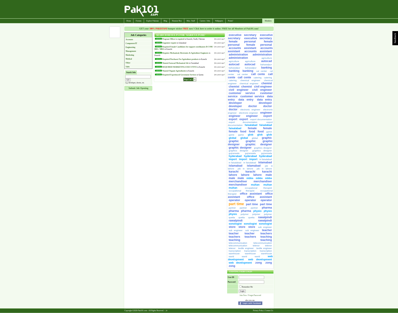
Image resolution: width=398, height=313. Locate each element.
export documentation (261, 119)
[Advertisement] (216, 9)
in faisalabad (265, 159)
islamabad (265, 162)
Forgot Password (254, 295)
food (243, 131)
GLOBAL (232, 137)
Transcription (235, 251)
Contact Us (269, 310)
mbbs (249, 178)
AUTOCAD (266, 61)
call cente (258, 74)
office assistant (251, 193)
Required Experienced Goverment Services (179, 75)
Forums (138, 21)
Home (128, 21)
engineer (266, 112)
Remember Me (247, 287)
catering (257, 77)
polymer (245, 214)
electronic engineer (250, 109)
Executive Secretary (242, 35)
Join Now (243, 295)
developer (235, 102)
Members (268, 21)
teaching (266, 236)
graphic (267, 137)
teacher (267, 230)
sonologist (235, 223)
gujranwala (234, 153)
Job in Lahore (245, 168)
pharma (267, 207)
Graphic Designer (258, 144)
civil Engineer (263, 86)
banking (266, 67)
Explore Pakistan (152, 21)
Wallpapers (219, 21)
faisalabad (251, 125)
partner (232, 208)
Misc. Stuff (191, 21)
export (267, 115)
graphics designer (263, 148)
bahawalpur (266, 64)
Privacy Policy (258, 310)
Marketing (130, 55)
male (269, 174)
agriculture (266, 58)
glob (250, 134)
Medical (129, 59)
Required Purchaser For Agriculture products (180, 59)
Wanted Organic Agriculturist (174, 71)
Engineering (130, 47)
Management (131, 51)
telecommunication (238, 243)
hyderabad (235, 156)
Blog (165, 21)
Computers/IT (131, 43)
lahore (233, 174)
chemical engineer (250, 80)
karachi (233, 171)
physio (257, 210)
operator (234, 200)
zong (258, 262)
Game (269, 131)
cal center (261, 71)
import (233, 159)
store (232, 226)
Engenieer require (169, 43)
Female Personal (245, 41)
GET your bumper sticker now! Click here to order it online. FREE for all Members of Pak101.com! (199, 29)
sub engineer (265, 227)
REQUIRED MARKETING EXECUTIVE (179, 67)
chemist (266, 83)
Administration (238, 54)
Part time (236, 204)
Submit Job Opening (138, 88)
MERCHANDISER (238, 181)
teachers (266, 233)
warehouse (234, 253)
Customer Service (242, 93)
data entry (245, 99)
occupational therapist (258, 188)
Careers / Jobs (205, 21)
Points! (230, 21)
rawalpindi (265, 217)
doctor (252, 106)
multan (255, 184)
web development (260, 259)
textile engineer (246, 248)
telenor (256, 245)
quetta (232, 217)
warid (231, 256)
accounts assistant (242, 48)
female (252, 128)
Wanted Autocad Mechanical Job (175, 63)
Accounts (129, 39)
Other (128, 63)
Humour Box (177, 21)
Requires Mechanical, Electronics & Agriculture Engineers (185, 53)
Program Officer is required (173, 39)
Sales (128, 67)
